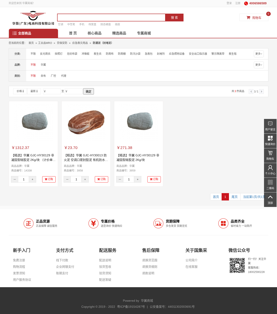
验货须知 (105, 273)
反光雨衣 (45, 53)
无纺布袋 (72, 53)
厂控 (53, 75)
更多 (258, 53)
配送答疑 (105, 279)
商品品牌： (20, 166)
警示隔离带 (217, 53)
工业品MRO (45, 43)
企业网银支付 (65, 266)
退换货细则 (149, 266)
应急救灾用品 (80, 43)
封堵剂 (161, 53)
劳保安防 (62, 43)
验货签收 (105, 266)
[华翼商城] (33, 18)
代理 (63, 75)
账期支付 (62, 273)
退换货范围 (149, 260)
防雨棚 (122, 53)
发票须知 (19, 273)
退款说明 (148, 273)
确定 (88, 91)
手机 (81, 24)
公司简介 (191, 260)
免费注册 (19, 260)
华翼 (43, 64)
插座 (117, 24)
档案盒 (92, 24)
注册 (237, 3)
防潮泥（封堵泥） (103, 43)
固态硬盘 (105, 24)
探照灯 (59, 53)
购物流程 (19, 266)
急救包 (149, 53)
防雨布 (110, 53)
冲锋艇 (85, 53)
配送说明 (105, 260)
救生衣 (97, 53)
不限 (33, 53)
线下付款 (62, 260)
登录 (229, 3)
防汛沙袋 (135, 53)
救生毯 (233, 53)
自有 (43, 75)
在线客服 (191, 266)
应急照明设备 (177, 53)
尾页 (235, 197)
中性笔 (71, 24)
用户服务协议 (22, 279)
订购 (50, 179)
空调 (60, 24)
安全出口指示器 (198, 53)
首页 (31, 43)
